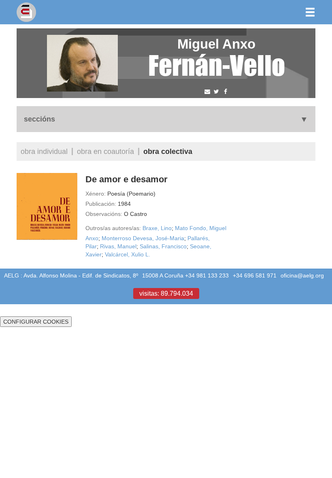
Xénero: (95, 193)
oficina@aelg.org (302, 275)
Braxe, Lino (157, 228)
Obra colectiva (167, 151)
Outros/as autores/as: (113, 228)
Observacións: (103, 214)
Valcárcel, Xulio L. (127, 254)
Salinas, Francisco (163, 246)
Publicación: (100, 204)
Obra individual (44, 151)
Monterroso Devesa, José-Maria (143, 238)
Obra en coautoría (105, 151)
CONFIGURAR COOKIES (35, 321)
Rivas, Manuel (118, 246)
